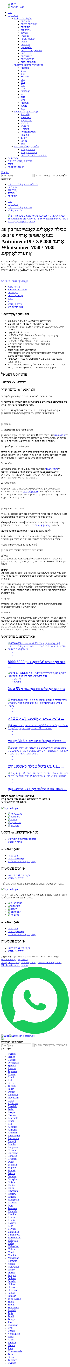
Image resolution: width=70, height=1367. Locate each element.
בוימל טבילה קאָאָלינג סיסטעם (23, 184)
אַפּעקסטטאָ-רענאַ (26, 1035)
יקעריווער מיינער (29, 24)
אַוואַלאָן (25, 35)
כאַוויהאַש (26, 117)
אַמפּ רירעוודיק (8, 959)
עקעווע (24, 123)
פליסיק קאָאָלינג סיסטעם (26, 146)
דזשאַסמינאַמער (28, 38)
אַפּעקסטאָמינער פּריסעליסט (22, 839)
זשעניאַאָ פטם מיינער (31, 50)
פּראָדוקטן (13, 15)
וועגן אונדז (13, 158)
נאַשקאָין (25, 102)
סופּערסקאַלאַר (28, 62)
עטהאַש (25, 126)
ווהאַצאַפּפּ (6, 281)
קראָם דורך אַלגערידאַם (26, 111)
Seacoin (25, 76)
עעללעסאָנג (26, 120)
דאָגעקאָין (25, 91)
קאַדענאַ (25, 129)
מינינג (10, 298)
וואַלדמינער (26, 56)
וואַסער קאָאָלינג (29, 152)
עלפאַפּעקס (26, 47)
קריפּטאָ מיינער (15, 295)
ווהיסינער (25, 27)
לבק (23, 88)
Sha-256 (25, 134)
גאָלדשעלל (26, 30)
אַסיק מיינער (14, 962)
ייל (9, 301)
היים (10, 12)
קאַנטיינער (13, 292)
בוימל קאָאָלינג (28, 149)
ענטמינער (25, 21)
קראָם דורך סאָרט (23, 18)
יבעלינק (24, 32)
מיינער (17, 965)
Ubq (23, 99)
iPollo (24, 41)
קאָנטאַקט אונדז (16, 167)
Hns (23, 82)
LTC (23, 70)
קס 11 (24, 137)
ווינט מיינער (26, 53)
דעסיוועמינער (27, 59)
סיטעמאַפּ (23, 959)
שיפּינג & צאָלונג (15, 878)
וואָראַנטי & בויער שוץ (19, 875)
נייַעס (10, 164)
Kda (23, 108)
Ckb (23, 85)
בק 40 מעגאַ (14, 286)
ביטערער (25, 44)
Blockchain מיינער (17, 289)
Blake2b (25, 114)
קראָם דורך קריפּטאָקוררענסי (28, 64)
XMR (24, 105)
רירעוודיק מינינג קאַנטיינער (34, 155)
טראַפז (24, 140)
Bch (23, 73)
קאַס (23, 97)
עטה (23, 79)
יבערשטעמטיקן (28, 132)
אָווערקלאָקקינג (15, 307)
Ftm (23, 143)
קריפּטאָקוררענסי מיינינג (49, 962)
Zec (23, 94)
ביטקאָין (25, 67)
